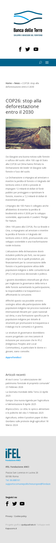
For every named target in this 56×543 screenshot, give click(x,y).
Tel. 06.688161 (13, 480)
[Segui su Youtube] (36, 49)
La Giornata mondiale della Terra (22, 391)
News (17, 83)
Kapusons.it (11, 528)
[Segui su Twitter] (27, 49)
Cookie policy (20, 516)
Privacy (9, 516)
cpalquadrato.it (28, 524)
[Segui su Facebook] (20, 49)
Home (9, 83)
